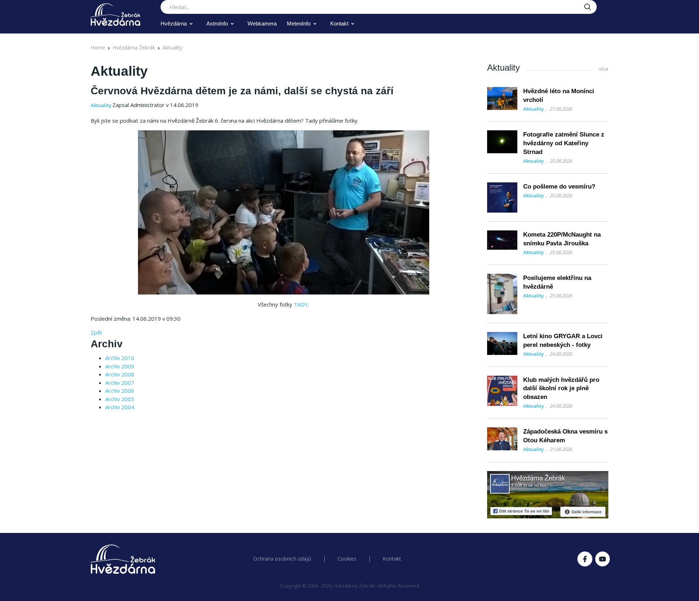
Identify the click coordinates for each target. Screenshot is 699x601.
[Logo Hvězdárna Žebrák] (115, 14)
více (603, 69)
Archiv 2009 (119, 366)
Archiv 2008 (119, 374)
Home (98, 47)
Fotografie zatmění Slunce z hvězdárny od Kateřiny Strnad (563, 143)
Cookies (346, 558)
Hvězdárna (174, 23)
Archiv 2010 (119, 357)
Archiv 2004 (119, 407)
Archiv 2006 (119, 390)
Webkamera (262, 23)
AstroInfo (217, 23)
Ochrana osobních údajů (282, 558)
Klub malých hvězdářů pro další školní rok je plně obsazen (561, 388)
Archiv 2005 (119, 399)
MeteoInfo (299, 23)
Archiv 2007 (119, 382)
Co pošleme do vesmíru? (559, 186)
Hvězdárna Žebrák (133, 47)
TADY (301, 304)
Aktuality (172, 47)
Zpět (96, 332)
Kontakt (339, 23)
